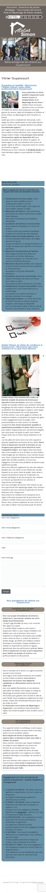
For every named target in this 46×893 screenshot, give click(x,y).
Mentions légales (38, 882)
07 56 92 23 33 (29, 17)
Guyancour (21, 812)
